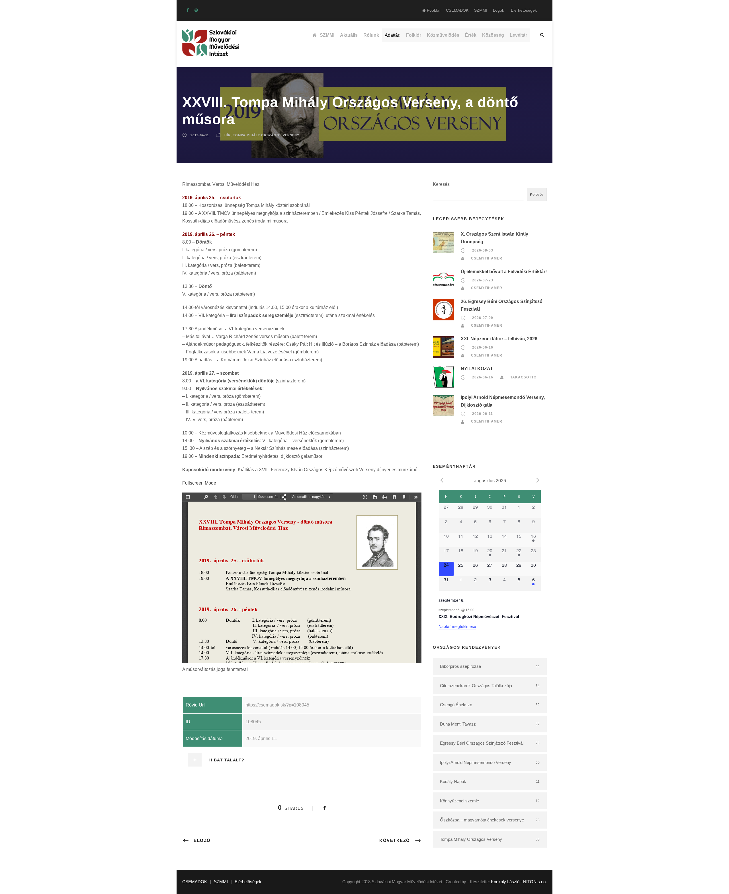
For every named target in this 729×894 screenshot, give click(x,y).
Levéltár (518, 35)
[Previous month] (442, 480)
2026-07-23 (482, 280)
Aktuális (349, 35)
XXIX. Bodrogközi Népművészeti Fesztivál (479, 616)
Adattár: (392, 35)
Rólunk (371, 35)
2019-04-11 (200, 135)
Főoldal (433, 10)
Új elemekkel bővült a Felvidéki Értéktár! (504, 271)
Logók (498, 10)
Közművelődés (443, 35)
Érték (470, 35)
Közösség (493, 35)
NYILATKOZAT (477, 368)
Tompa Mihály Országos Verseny (266, 135)
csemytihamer (486, 258)
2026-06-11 (482, 414)
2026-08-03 (482, 251)
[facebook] (188, 10)
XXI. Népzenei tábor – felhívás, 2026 (499, 338)
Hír (227, 135)
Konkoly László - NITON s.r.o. (519, 881)
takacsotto (523, 377)
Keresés (441, 184)
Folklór (413, 35)
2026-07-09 (482, 318)
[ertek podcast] (196, 10)
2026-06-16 (482, 347)
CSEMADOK (457, 10)
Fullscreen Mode (199, 483)
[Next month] (538, 480)
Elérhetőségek (524, 10)
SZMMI (480, 10)
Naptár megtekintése (457, 626)
